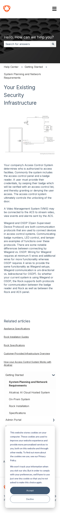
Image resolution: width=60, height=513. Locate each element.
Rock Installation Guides (16, 336)
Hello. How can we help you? (29, 37)
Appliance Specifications (17, 328)
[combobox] (27, 44)
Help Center (11, 66)
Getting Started (34, 66)
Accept (30, 490)
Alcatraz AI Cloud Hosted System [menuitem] (29, 392)
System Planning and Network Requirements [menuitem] (28, 383)
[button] (53, 375)
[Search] (53, 44)
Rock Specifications (14, 345)
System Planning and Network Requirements (22, 75)
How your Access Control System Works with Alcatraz (27, 364)
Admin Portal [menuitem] (13, 419)
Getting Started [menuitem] (14, 375)
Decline (30, 499)
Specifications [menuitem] (17, 413)
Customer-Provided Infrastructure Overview (27, 353)
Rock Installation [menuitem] (19, 406)
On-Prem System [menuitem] (19, 399)
